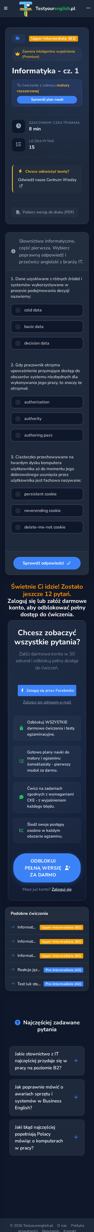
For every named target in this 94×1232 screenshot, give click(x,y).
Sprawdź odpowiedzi (43, 563)
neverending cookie (42, 511)
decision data (36, 343)
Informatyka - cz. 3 (34, 941)
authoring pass (38, 435)
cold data (33, 310)
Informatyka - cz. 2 (34, 927)
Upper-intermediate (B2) (53, 38)
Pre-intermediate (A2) (63, 970)
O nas (62, 1225)
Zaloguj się (62, 889)
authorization (36, 402)
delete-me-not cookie (45, 527)
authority (33, 419)
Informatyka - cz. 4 (34, 955)
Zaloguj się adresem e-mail (47, 702)
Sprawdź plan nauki (47, 99)
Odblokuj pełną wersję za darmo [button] (43, 868)
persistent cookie (40, 494)
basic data (34, 327)
